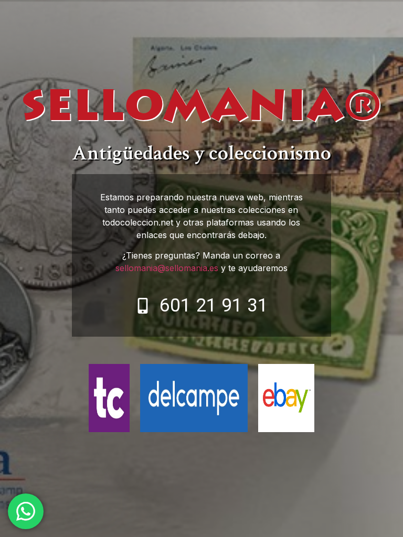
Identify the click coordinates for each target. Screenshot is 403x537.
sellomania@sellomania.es (166, 268)
